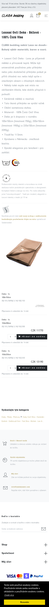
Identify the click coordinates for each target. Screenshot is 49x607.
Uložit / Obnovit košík (18, 441)
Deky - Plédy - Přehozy (11, 417)
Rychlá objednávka (17, 457)
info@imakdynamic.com (20, 487)
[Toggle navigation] (46, 16)
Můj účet (14, 474)
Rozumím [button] (24, 602)
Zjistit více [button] (9, 595)
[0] (37, 16)
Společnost (8, 553)
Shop (4, 545)
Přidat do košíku (33, 337)
